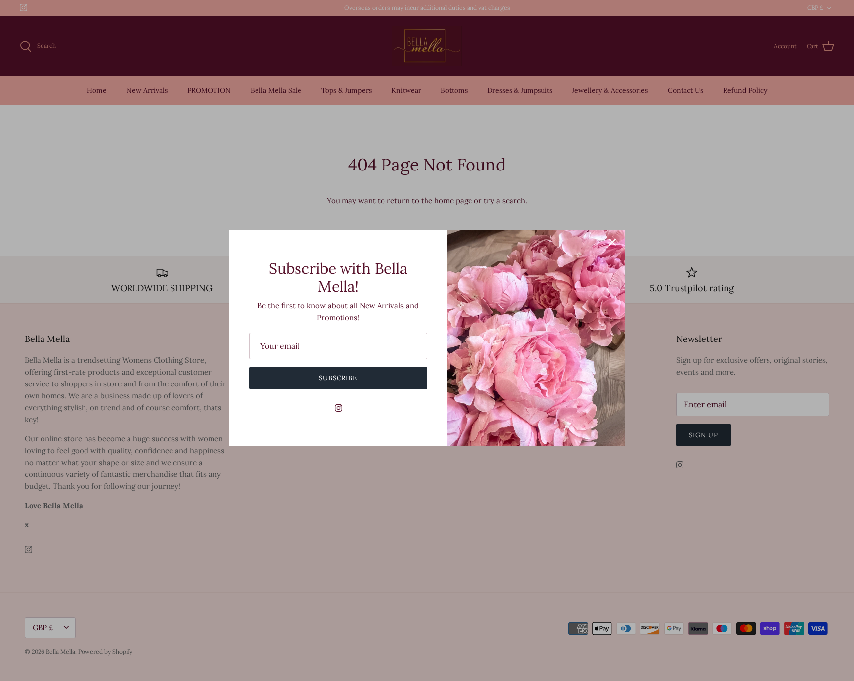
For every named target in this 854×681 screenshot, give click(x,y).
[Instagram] (338, 408)
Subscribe (338, 378)
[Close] (612, 242)
